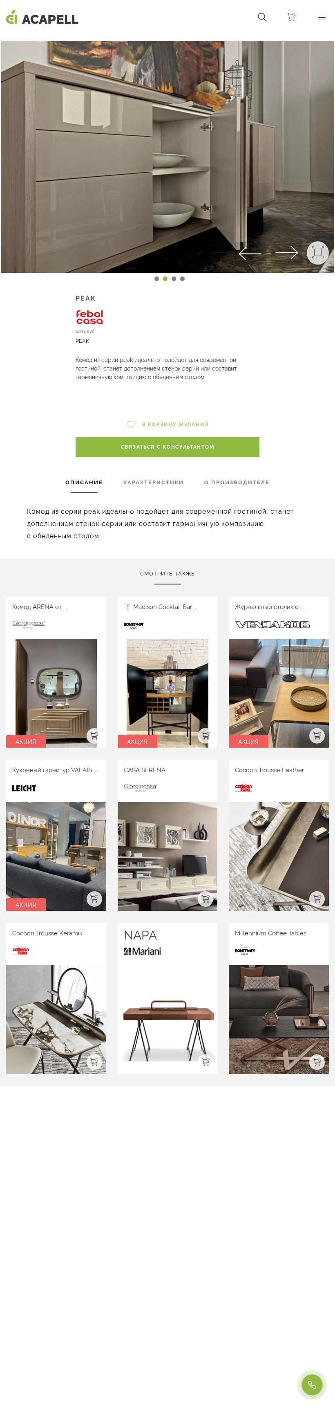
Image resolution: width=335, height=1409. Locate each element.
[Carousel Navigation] (167, 38)
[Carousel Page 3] (174, 278)
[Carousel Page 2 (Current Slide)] (165, 278)
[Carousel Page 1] (156, 278)
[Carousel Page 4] (182, 278)
